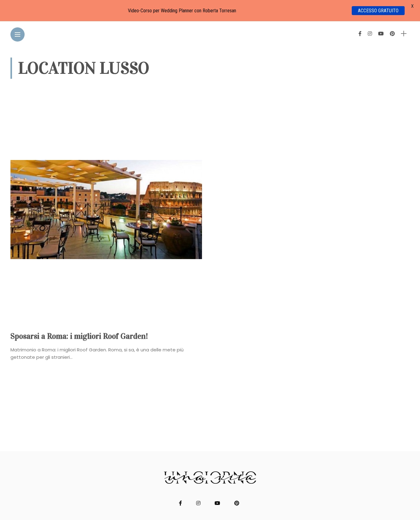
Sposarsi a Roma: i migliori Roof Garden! (79, 336)
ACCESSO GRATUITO (378, 11)
